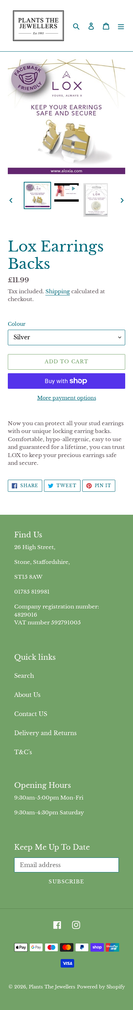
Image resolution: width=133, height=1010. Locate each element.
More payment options (66, 398)
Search (24, 675)
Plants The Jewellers (52, 987)
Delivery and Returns (45, 733)
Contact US (30, 713)
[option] (37, 195)
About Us (27, 694)
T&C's (23, 752)
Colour (17, 324)
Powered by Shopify (101, 987)
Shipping (57, 291)
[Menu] (120, 26)
